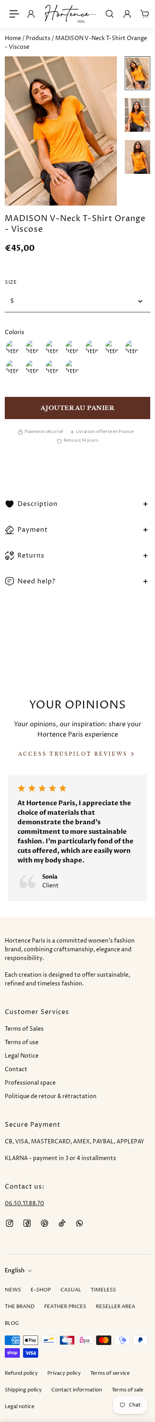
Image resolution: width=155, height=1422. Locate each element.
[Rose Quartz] (112, 347)
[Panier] (144, 14)
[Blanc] (13, 347)
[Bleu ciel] (52, 367)
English (15, 1270)
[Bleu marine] (33, 367)
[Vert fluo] (72, 367)
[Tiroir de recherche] (109, 14)
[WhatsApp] (79, 1223)
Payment (32, 529)
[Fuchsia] (72, 347)
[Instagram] (9, 1223)
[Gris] (13, 367)
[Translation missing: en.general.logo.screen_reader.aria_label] (70, 14)
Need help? (36, 581)
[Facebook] (27, 1223)
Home (13, 38)
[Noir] (132, 347)
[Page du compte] (127, 14)
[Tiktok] (62, 1223)
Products (39, 38)
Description (37, 504)
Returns (31, 555)
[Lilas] (92, 347)
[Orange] (52, 347)
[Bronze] (33, 347)
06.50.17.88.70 (24, 1203)
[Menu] (14, 14)
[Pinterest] (44, 1223)
